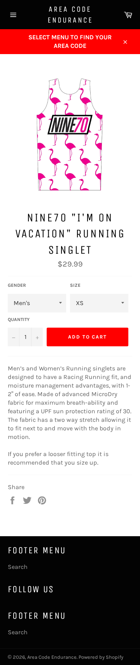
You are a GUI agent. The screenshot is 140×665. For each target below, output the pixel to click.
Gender (17, 285)
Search (18, 566)
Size (75, 285)
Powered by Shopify (101, 657)
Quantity (19, 319)
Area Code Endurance (70, 15)
